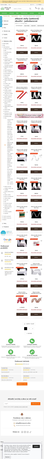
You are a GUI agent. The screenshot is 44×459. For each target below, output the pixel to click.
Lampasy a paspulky (8, 211)
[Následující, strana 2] (29, 328)
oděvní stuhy (9, 122)
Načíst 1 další (30, 323)
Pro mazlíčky (7, 85)
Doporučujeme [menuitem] (19, 25)
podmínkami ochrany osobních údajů (21, 406)
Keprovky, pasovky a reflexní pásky (8, 207)
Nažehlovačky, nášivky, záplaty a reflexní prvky (9, 79)
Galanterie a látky (8, 41)
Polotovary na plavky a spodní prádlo (9, 63)
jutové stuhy (9, 131)
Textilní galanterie (6, 47)
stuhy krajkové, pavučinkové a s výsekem (10, 150)
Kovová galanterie (8, 73)
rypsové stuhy (9, 156)
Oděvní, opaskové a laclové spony (8, 97)
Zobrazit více (22, 384)
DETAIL (22, 52)
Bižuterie (4, 219)
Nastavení (7, 457)
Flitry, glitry (7, 199)
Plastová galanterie (8, 70)
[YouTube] (28, 432)
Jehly (5, 50)
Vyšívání (6, 57)
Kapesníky (6, 213)
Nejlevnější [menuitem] (26, 25)
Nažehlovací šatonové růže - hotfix (8, 87)
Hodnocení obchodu (22, 361)
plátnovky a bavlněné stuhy (9, 127)
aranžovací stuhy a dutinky (10, 120)
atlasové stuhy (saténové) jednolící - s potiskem (9, 175)
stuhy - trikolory (10, 136)
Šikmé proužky (7, 75)
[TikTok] (30, 432)
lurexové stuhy (9, 137)
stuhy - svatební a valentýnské (10, 154)
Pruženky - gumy (8, 83)
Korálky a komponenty (7, 218)
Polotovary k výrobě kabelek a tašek (8, 59)
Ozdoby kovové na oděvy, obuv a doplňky (9, 92)
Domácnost (7, 111)
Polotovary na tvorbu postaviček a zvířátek (8, 113)
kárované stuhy (10, 169)
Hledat (30, 8)
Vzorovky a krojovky (8, 203)
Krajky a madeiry (8, 194)
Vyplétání (6, 24)
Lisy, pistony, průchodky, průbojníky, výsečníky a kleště (9, 67)
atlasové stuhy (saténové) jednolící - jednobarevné (9, 160)
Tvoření (5, 37)
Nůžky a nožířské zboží (9, 71)
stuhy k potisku (9, 129)
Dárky (5, 223)
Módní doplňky (6, 43)
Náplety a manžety (8, 205)
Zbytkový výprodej (8, 186)
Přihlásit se (35, 403)
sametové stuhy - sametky (10, 179)
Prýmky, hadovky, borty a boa (9, 192)
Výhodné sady (7, 31)
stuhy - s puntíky (10, 182)
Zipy (5, 81)
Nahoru (30, 333)
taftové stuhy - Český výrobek (9, 133)
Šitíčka (6, 55)
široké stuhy (9, 124)
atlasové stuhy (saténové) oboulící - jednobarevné (10, 145)
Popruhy (6, 210)
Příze (5, 27)
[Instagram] (25, 432)
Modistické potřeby (8, 116)
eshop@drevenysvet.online (23, 423)
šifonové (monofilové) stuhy (9, 166)
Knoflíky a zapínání (8, 90)
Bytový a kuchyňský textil (9, 196)
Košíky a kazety (7, 109)
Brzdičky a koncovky (8, 95)
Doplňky (5, 34)
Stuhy (6, 118)
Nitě (5, 201)
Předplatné (6, 226)
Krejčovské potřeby (8, 52)
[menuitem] (4, 13)
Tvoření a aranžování (7, 216)
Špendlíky (6, 53)
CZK (33, 4)
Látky (4, 45)
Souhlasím (36, 446)
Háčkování (6, 21)
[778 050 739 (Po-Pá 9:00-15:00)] (36, 8)
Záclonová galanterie (8, 100)
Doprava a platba (4, 4)
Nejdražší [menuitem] (33, 25)
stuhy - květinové (10, 183)
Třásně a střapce (7, 198)
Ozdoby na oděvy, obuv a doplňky (9, 189)
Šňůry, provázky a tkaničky (8, 102)
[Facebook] (22, 432)
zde (24, 448)
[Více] (40, 13)
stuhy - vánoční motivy (10, 140)
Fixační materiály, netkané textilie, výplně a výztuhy (9, 106)
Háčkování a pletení (8, 48)
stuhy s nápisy (9, 171)
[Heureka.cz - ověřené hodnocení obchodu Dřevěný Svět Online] (7, 233)
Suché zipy (6, 77)
